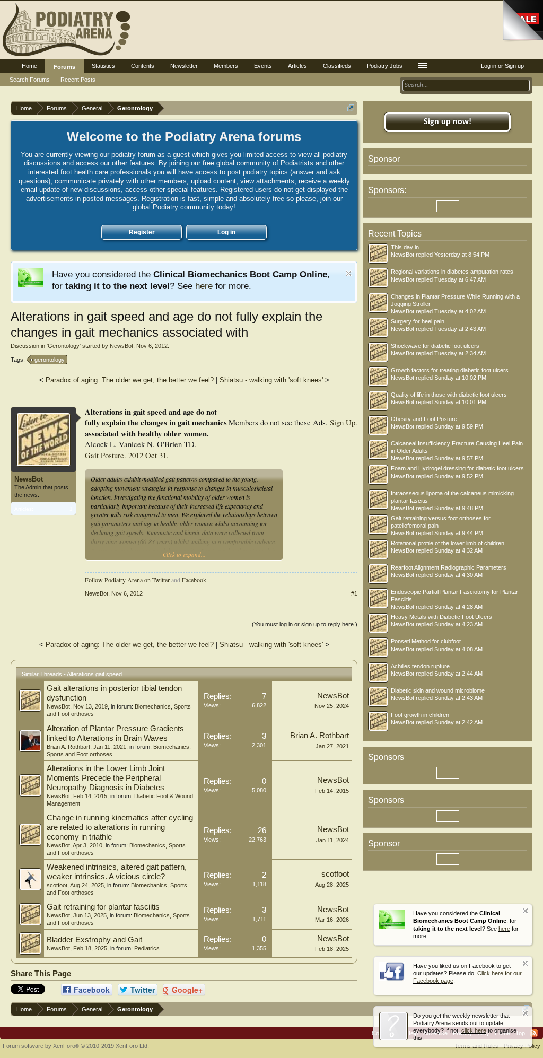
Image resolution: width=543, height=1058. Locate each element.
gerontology (49, 359)
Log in (226, 232)
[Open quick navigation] (350, 107)
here (204, 286)
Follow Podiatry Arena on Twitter (127, 579)
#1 (354, 593)
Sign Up (342, 422)
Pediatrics (147, 948)
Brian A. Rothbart (68, 747)
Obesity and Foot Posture (424, 419)
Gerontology (64, 346)
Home (29, 66)
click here (473, 1030)
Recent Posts (77, 79)
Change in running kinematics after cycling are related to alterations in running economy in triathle (120, 827)
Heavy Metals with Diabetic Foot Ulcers (441, 617)
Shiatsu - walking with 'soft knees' (271, 380)
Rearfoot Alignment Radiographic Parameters (448, 567)
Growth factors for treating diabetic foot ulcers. (450, 370)
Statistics (103, 66)
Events (263, 66)
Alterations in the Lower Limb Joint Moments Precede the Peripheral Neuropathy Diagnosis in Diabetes (106, 778)
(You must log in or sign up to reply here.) (304, 624)
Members (226, 66)
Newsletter (184, 66)
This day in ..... (409, 247)
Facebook (194, 579)
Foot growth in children (420, 715)
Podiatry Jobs (384, 66)
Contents (142, 66)
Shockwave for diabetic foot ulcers (435, 346)
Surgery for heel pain (417, 321)
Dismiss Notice (349, 273)
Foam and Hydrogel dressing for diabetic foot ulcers (457, 468)
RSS (534, 1033)
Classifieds (337, 66)
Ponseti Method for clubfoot (426, 641)
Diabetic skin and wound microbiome (438, 690)
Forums (64, 67)
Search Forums (30, 79)
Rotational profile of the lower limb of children (447, 543)
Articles (297, 66)
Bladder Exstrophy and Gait (94, 939)
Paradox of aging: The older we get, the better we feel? (130, 380)
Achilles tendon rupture (420, 666)
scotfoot (57, 885)
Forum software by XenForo (76, 1046)
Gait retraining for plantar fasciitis (103, 907)
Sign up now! (447, 122)
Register (142, 232)
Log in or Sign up (502, 66)
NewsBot (121, 346)
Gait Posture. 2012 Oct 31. (127, 455)
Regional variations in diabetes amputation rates (452, 271)
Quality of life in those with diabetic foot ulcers (449, 394)
